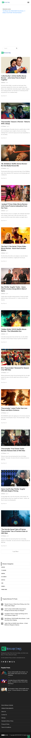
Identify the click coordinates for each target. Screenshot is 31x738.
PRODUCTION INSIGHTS (7, 708)
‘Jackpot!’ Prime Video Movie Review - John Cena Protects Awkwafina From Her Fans (14, 206)
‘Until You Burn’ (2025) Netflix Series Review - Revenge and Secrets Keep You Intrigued (16, 609)
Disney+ (3, 586)
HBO (2, 583)
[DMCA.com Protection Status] (4, 735)
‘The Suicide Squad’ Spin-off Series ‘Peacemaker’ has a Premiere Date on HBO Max (14, 531)
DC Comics (3, 576)
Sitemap (3, 718)
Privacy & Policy (5, 724)
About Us (3, 711)
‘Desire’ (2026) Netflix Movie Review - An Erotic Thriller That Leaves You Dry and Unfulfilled (18, 673)
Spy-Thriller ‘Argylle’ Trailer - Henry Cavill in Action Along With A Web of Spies (14, 289)
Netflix (3, 579)
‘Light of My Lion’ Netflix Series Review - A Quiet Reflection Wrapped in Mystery (16, 624)
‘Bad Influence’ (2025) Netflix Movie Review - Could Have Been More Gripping (17, 619)
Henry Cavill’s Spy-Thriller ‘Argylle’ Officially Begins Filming (13, 490)
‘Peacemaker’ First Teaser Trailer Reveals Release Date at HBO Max (13, 450)
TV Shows (3, 570)
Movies (3, 567)
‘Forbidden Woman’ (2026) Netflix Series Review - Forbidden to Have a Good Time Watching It (18, 682)
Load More (15, 551)
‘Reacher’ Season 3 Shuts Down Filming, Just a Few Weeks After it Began (17, 604)
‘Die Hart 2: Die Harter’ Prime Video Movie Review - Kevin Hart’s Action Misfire (13, 248)
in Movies (3, 82)
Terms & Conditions (6, 727)
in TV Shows (3, 126)
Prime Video (4, 589)
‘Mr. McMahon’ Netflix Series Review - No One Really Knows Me (14, 165)
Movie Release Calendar (7, 705)
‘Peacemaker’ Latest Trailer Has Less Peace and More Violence (14, 409)
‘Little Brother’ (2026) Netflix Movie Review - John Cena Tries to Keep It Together (13, 78)
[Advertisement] (15, 30)
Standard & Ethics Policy (7, 721)
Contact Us (4, 714)
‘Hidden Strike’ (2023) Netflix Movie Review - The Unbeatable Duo (13, 330)
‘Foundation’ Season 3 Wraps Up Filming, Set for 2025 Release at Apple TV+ (16, 614)
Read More (3, 95)
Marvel (3, 573)
